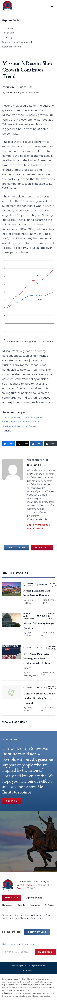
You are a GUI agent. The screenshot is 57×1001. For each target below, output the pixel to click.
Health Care (8, 32)
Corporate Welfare (11, 46)
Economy (7, 37)
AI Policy (50, 905)
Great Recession (33, 417)
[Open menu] (52, 6)
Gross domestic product (15, 421)
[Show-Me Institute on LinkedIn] (13, 932)
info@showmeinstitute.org (20, 990)
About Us (35, 905)
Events (21, 905)
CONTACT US (36, 932)
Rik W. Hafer (12, 92)
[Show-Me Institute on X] (8, 932)
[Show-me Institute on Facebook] (3, 932)
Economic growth (12, 417)
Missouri (34, 421)
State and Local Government (17, 42)
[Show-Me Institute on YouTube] (19, 932)
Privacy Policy (28, 970)
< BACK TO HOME (16, 547)
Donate (10, 801)
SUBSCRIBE (45, 952)
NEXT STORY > (42, 547)
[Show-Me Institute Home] (7, 6)
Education (7, 28)
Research (7, 905)
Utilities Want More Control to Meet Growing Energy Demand (39, 698)
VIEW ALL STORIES (13, 722)
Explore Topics (34, 897)
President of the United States (19, 426)
